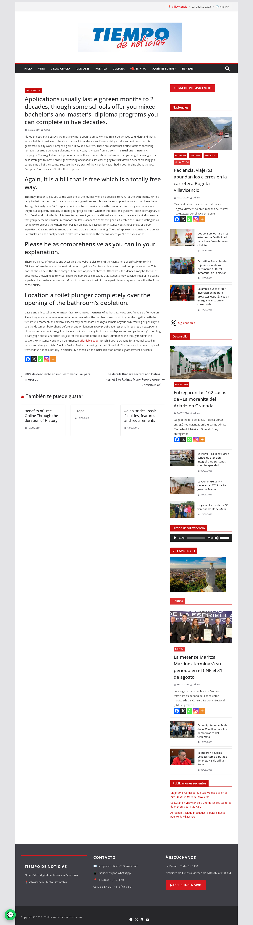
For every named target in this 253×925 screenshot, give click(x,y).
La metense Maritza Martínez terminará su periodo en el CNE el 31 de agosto (198, 667)
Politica (101, 68)
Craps (79, 410)
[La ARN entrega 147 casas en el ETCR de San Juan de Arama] (182, 488)
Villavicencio (60, 68)
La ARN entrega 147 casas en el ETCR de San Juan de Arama (212, 485)
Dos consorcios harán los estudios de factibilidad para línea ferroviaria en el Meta (212, 239)
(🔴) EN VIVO (138, 68)
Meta (41, 68)
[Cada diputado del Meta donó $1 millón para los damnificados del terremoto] (182, 734)
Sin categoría (33, 90)
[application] (201, 538)
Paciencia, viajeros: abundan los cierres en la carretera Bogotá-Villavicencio (200, 180)
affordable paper (89, 340)
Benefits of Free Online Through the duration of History (41, 415)
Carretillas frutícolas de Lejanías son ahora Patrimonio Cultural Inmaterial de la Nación (212, 267)
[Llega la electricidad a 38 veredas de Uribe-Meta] (182, 510)
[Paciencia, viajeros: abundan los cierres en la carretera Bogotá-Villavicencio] (201, 133)
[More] (53, 359)
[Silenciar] (217, 538)
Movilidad (180, 155)
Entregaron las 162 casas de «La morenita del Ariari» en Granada (200, 399)
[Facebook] (28, 359)
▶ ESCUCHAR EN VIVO (185, 885)
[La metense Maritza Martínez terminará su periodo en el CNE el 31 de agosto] (201, 627)
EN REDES (188, 68)
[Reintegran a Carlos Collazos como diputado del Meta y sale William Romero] (182, 761)
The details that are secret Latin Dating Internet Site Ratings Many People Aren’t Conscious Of (132, 379)
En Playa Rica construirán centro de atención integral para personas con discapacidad (213, 459)
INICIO (28, 68)
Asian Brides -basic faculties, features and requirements (140, 415)
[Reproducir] (175, 538)
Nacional (195, 155)
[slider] (225, 537)
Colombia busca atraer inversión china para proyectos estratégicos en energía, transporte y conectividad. (213, 296)
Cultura (118, 68)
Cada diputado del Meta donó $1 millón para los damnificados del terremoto (212, 731)
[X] (34, 359)
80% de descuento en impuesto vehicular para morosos (57, 377)
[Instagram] (46, 359)
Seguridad (210, 155)
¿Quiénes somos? (164, 68)
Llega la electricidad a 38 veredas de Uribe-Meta (212, 507)
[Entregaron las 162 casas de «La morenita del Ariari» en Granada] (201, 362)
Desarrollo (181, 384)
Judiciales (82, 68)
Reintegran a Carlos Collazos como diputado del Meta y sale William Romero (212, 758)
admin (47, 129)
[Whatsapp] (40, 359)
